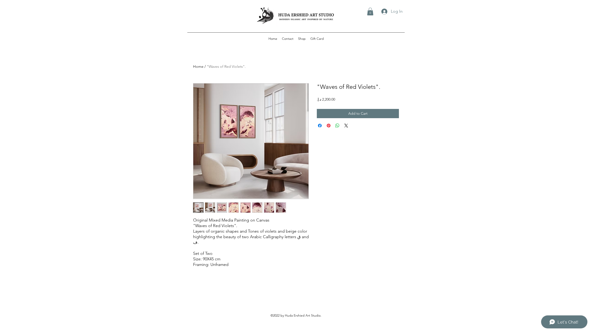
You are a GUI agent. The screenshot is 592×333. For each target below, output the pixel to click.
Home (198, 66)
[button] (370, 11)
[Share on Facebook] (320, 125)
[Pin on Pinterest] (328, 125)
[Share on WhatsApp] (337, 125)
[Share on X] (346, 125)
